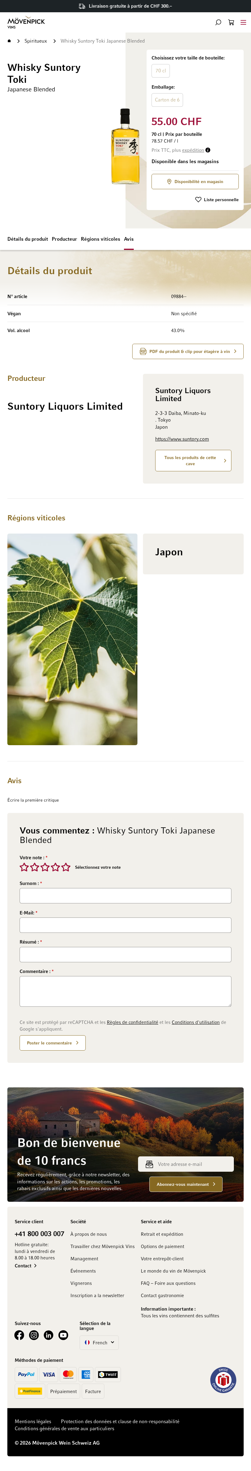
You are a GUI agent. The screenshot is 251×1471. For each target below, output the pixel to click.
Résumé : (30, 941)
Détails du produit (27, 238)
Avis (129, 238)
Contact (23, 1265)
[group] (195, 81)
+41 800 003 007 (39, 1233)
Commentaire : (36, 971)
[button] (218, 22)
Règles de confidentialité (132, 1022)
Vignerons (81, 1283)
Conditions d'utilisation (196, 1022)
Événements (83, 1270)
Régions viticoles (100, 238)
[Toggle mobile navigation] (243, 22)
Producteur (64, 238)
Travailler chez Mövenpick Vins (102, 1246)
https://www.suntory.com (182, 438)
